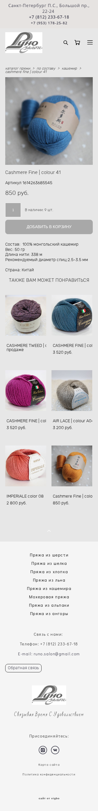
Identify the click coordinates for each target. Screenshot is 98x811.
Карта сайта (49, 765)
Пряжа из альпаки (49, 605)
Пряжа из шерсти (49, 554)
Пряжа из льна (49, 580)
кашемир (69, 68)
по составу (46, 68)
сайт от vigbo (49, 798)
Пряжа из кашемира (49, 588)
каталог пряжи (17, 68)
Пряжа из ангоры (49, 613)
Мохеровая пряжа (49, 596)
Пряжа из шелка (49, 563)
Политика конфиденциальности (48, 774)
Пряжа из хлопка (49, 571)
